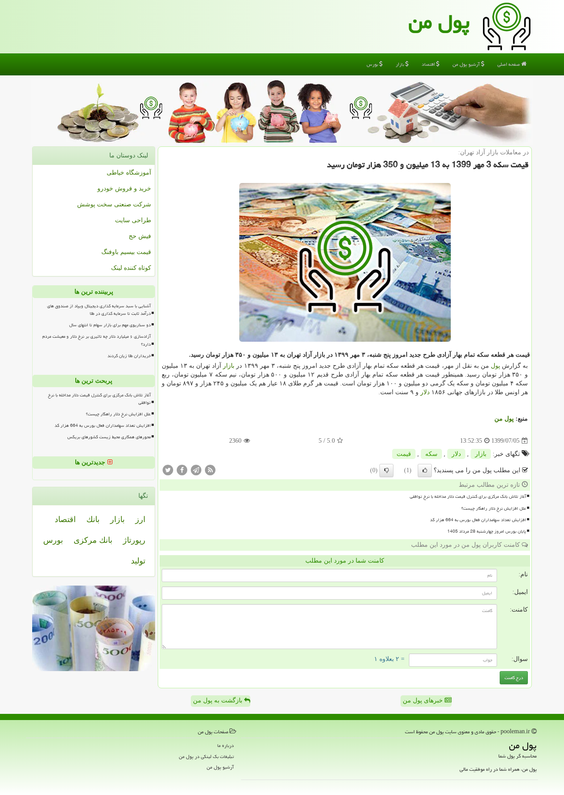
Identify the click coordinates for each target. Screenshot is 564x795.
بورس (373, 64)
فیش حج (140, 236)
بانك (93, 519)
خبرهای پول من (424, 700)
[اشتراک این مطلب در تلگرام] (196, 470)
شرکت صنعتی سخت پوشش (114, 204)
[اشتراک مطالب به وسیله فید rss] (210, 470)
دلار (425, 392)
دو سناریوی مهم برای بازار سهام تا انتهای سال (110, 325)
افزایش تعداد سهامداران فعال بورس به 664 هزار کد (478, 519)
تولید (138, 560)
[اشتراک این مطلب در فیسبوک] (182, 470)
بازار (400, 64)
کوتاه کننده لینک (131, 268)
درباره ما (225, 745)
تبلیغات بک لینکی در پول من (206, 756)
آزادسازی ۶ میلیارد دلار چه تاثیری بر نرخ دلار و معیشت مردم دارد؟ (96, 340)
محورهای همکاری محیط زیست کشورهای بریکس (109, 437)
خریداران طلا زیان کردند (129, 355)
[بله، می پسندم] (425, 470)
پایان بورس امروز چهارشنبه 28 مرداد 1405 (486, 531)
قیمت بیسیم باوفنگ (126, 252)
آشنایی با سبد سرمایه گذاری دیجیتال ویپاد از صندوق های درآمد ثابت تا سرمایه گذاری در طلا (99, 310)
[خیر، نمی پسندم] (386, 470)
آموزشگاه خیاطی (129, 172)
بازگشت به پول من (218, 700)
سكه (431, 454)
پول (495, 365)
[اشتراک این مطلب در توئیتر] (168, 470)
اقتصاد (429, 64)
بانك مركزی (93, 540)
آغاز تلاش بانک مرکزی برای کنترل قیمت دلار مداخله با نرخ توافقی (468, 496)
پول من (439, 22)
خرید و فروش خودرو (124, 188)
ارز (140, 519)
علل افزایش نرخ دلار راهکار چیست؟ (493, 508)
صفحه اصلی (509, 64)
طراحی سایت (133, 220)
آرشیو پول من (467, 64)
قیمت (404, 454)
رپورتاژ (134, 540)
